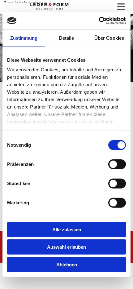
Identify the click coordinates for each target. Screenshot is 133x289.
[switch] (117, 164)
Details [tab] (66, 37)
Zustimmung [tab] (24, 37)
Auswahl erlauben (66, 247)
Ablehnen (66, 264)
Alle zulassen (66, 229)
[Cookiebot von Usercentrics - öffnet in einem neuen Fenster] (99, 21)
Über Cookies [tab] (109, 37)
